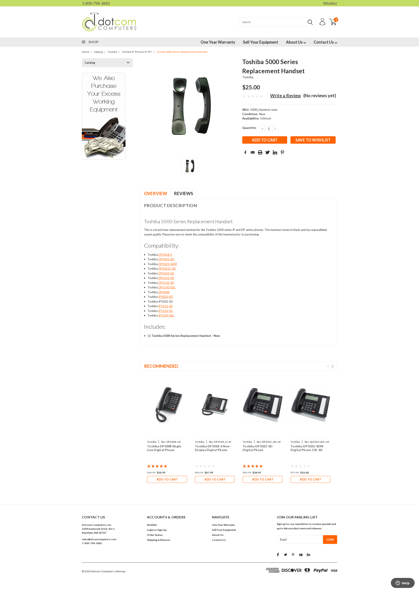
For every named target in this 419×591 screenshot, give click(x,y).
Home (85, 52)
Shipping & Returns (158, 540)
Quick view (167, 405)
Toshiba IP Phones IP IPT (137, 52)
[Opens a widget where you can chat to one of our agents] (403, 583)
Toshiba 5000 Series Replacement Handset (181, 52)
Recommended (161, 366)
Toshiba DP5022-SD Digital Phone (258, 448)
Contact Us (324, 42)
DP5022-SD (166, 259)
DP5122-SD (166, 278)
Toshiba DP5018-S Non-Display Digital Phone (213, 448)
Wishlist (330, 3)
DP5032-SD (166, 273)
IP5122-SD (165, 306)
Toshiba (112, 52)
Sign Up (162, 529)
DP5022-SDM (167, 264)
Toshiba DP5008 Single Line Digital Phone (164, 448)
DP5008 (163, 292)
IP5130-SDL (166, 315)
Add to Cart (167, 479)
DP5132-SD (166, 282)
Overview (155, 193)
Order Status (155, 534)
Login (150, 529)
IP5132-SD (165, 311)
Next (332, 366)
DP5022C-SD (167, 268)
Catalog (98, 52)
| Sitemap (120, 571)
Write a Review (285, 95)
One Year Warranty (218, 42)
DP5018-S (165, 254)
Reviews (183, 193)
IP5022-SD (165, 296)
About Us (294, 42)
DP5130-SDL (166, 287)
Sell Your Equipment (260, 42)
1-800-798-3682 (96, 3)
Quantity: (249, 127)
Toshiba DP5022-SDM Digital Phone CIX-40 (306, 448)
